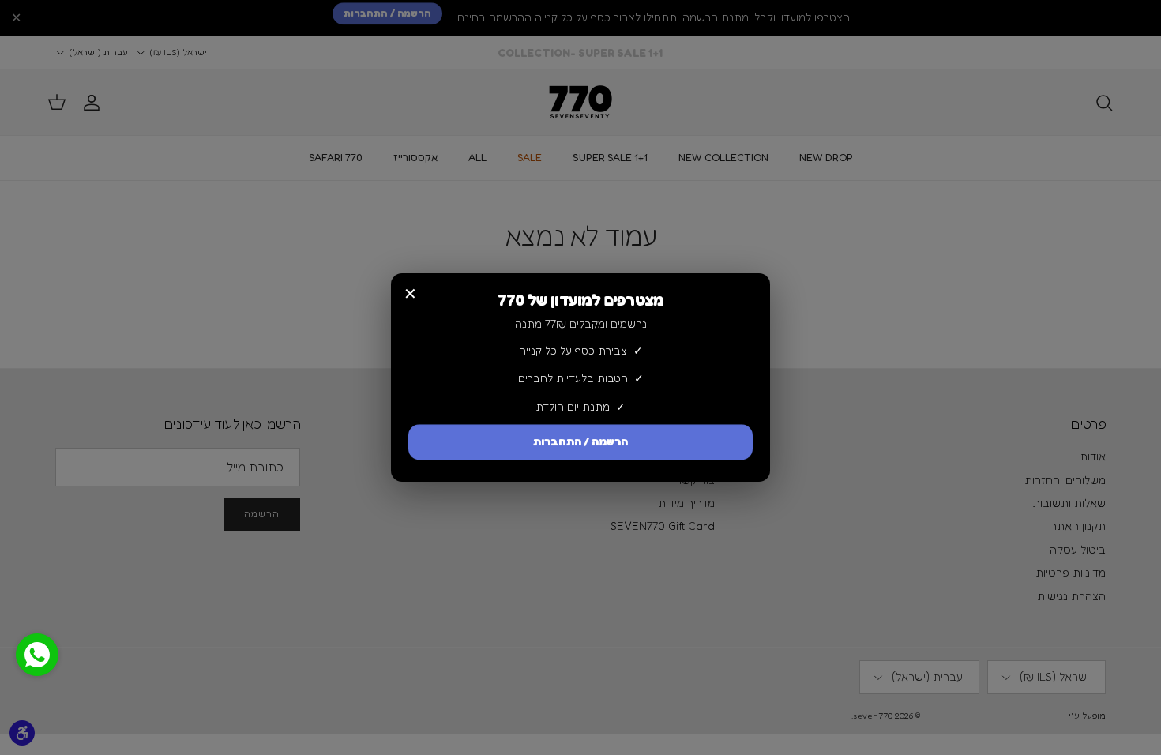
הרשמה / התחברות (580, 442)
